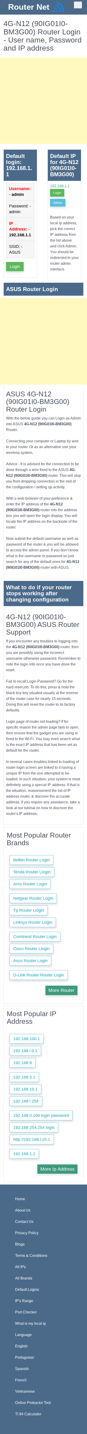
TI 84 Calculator (28, 1414)
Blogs (20, 1244)
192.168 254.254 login (34, 1127)
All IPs (20, 1267)
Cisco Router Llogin (31, 948)
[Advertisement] (43, 100)
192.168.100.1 (26, 1038)
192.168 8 (22, 1062)
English (21, 1346)
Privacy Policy (27, 1233)
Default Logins (27, 1289)
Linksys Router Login (32, 922)
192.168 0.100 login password (41, 1115)
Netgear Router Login (33, 898)
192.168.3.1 (24, 1077)
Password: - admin (20, 209)
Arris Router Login (30, 884)
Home (20, 1199)
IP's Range (24, 1301)
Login (15, 266)
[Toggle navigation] (78, 5)
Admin (57, 202)
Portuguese (24, 1357)
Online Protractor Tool (33, 1403)
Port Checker (26, 1312)
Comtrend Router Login (35, 936)
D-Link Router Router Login (38, 975)
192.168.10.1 (25, 1089)
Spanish (22, 1369)
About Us (22, 1210)
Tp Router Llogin (28, 910)
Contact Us (24, 1222)
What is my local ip (30, 1323)
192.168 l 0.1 (25, 1050)
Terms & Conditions (31, 1256)
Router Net (28, 6)
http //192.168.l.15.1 (31, 1139)
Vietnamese (25, 1391)
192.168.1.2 (24, 1153)
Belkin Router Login (31, 860)
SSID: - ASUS (16, 249)
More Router (61, 990)
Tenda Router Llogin (32, 872)
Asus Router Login (30, 960)
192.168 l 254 (26, 1101)
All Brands (23, 1278)
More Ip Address (57, 1169)
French (21, 1380)
